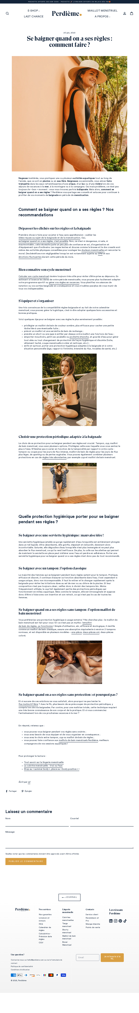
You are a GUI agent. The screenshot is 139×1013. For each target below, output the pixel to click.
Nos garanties (45, 915)
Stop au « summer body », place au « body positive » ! (51, 769)
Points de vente (93, 927)
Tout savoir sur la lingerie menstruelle (44, 762)
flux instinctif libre (28, 704)
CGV (41, 943)
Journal (70, 897)
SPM (100, 253)
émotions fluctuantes (30, 257)
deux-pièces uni (91, 632)
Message (10, 832)
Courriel (74, 818)
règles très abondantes (54, 457)
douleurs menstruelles (93, 250)
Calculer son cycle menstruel (34, 276)
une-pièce (76, 632)
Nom (7, 818)
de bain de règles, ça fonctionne (36, 626)
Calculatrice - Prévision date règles (45, 936)
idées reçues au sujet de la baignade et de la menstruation (49, 238)
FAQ (41, 924)
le (83, 623)
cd (29, 782)
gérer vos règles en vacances (64, 282)
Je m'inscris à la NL (112, 957)
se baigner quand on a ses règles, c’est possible (43, 241)
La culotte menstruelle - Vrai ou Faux (43, 766)
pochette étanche (79, 337)
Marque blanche (93, 924)
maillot (88, 623)
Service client (92, 915)
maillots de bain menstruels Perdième (78, 740)
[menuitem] (33, 10)
